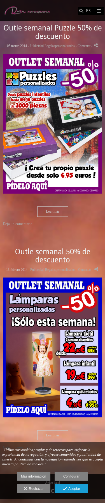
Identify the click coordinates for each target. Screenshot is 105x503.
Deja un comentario (17, 224)
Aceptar (73, 489)
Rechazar (35, 489)
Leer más (52, 211)
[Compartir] (95, 45)
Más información (33, 476)
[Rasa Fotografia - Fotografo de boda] (27, 10)
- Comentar (83, 46)
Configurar (71, 476)
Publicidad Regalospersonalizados (52, 46)
